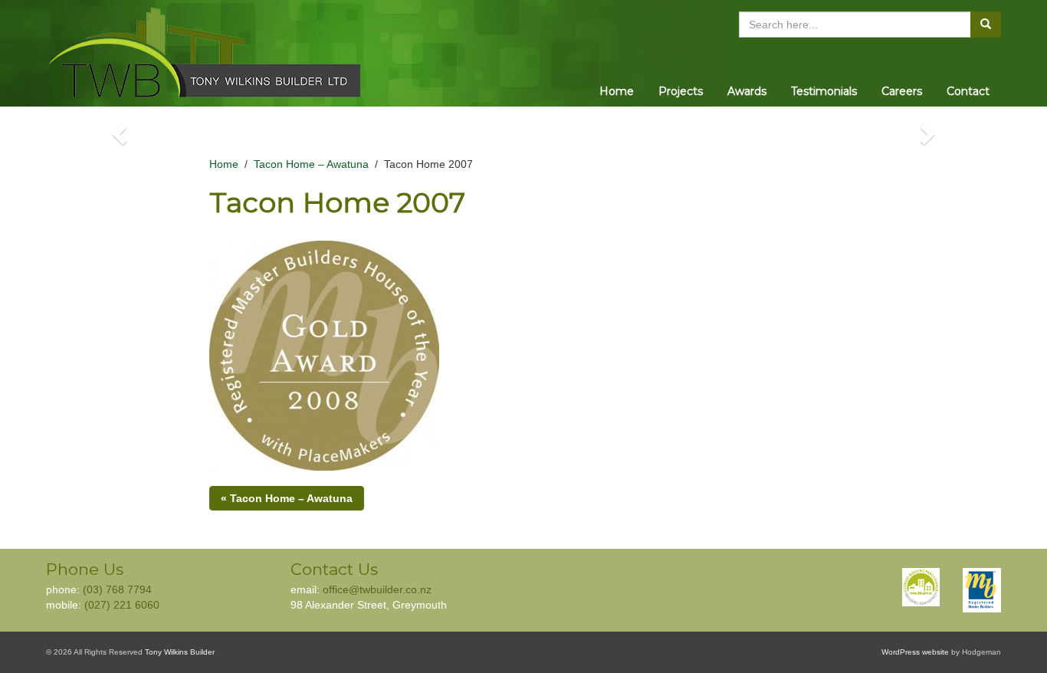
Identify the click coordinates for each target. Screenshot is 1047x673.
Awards (746, 91)
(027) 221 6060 (121, 605)
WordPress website (915, 652)
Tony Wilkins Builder (180, 652)
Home (616, 91)
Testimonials (824, 91)
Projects (680, 91)
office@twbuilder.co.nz (377, 589)
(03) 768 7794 (117, 589)
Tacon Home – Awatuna (311, 164)
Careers (901, 91)
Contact (968, 91)
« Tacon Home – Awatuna (287, 498)
